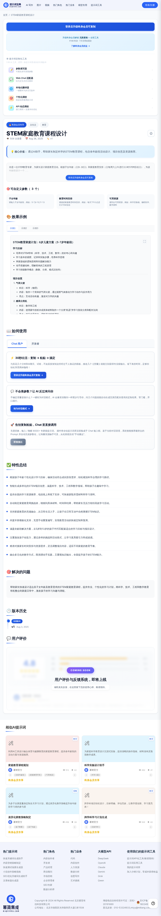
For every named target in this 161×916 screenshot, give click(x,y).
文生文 (33, 124)
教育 (44, 124)
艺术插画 (75, 880)
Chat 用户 (17, 343)
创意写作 (75, 876)
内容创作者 (48, 858)
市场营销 (47, 876)
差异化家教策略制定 (19, 817)
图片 (39, 5)
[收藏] (151, 133)
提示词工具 (96, 5)
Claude (101, 867)
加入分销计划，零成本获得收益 (142, 871)
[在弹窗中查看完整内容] (145, 241)
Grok (100, 876)
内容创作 (75, 862)
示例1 (13, 228)
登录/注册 (150, 5)
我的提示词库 (133, 867)
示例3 (35, 228)
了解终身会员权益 (80, 46)
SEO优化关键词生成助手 (15, 876)
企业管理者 (48, 880)
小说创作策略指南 (12, 871)
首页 (5, 15)
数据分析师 (48, 889)
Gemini (101, 871)
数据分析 (75, 871)
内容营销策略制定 (12, 862)
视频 (47, 5)
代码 (73, 858)
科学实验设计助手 (94, 765)
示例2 (24, 228)
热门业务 (70, 5)
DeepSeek (103, 858)
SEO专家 (47, 885)
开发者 (35, 343)
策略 (75, 791)
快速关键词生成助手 (13, 858)
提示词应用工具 (134, 862)
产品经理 (47, 867)
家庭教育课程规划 (18, 765)
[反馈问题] (153, 903)
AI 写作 (29, 5)
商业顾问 (47, 871)
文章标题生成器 (11, 880)
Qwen (101, 880)
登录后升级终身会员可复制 (80, 177)
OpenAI (102, 862)
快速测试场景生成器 (13, 867)
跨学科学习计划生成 (95, 817)
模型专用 (82, 5)
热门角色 (57, 5)
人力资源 (75, 867)
